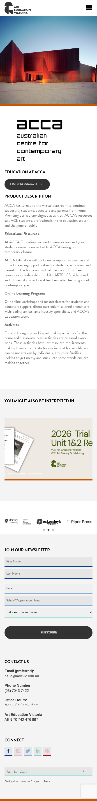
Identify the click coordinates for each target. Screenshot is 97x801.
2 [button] (48, 530)
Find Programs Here (27, 184)
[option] (18, 521)
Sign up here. (42, 781)
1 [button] (44, 530)
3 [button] (53, 530)
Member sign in (17, 772)
